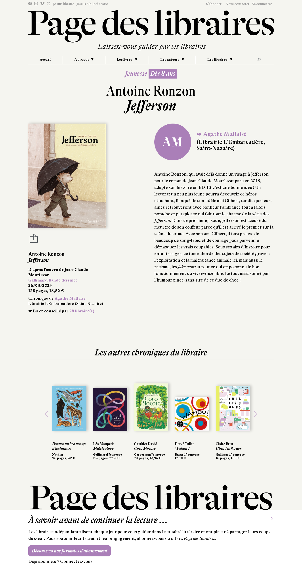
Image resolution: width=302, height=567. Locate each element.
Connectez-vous (76, 561)
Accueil (45, 60)
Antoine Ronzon (151, 91)
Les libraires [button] (217, 60)
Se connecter (262, 4)
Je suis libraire (63, 4)
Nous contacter (237, 4)
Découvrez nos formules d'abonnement (69, 551)
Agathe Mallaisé (70, 298)
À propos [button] (82, 60)
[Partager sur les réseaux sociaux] (33, 240)
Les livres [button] (125, 60)
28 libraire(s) (81, 311)
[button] (46, 414)
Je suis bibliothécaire (92, 4)
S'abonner (214, 4)
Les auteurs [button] (170, 60)
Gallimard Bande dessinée (53, 280)
